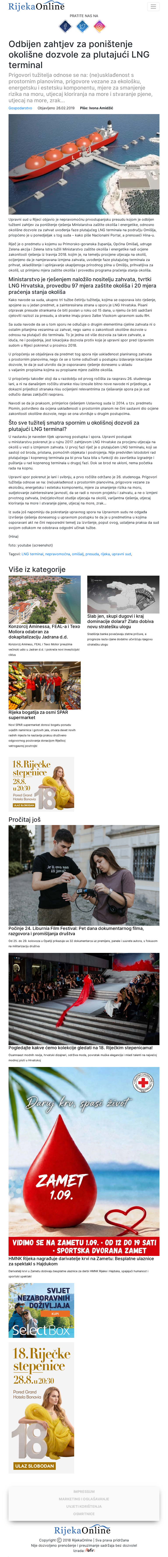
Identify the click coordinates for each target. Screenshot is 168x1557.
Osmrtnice (84, 1514)
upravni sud (121, 554)
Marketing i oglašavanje (84, 1499)
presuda (92, 554)
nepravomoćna (57, 554)
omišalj (78, 554)
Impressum (84, 1491)
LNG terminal (32, 554)
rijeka (105, 554)
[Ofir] (90, 1550)
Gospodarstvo (20, 108)
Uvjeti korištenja (84, 1506)
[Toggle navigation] (153, 6)
